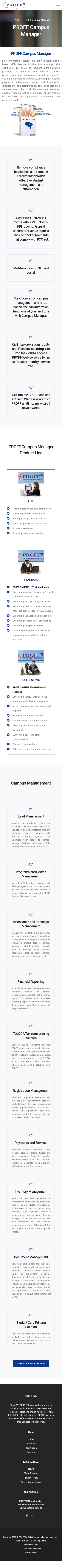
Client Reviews (31, 1473)
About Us (31, 1443)
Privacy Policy (31, 1478)
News (31, 1469)
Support (31, 1452)
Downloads (31, 1448)
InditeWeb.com (31, 1544)
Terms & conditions (31, 1482)
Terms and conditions (31, 1549)
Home (31, 1439)
